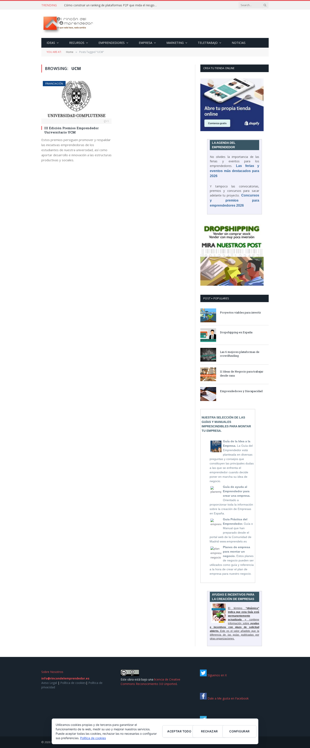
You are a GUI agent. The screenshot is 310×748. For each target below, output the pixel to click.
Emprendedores (111, 43)
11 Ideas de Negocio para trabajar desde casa (241, 373)
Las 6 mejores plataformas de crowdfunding (239, 354)
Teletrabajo (208, 43)
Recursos (76, 43)
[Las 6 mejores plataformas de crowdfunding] (208, 355)
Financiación (54, 83)
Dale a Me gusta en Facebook (228, 698)
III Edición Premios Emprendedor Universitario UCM (71, 130)
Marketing (175, 43)
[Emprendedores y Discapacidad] (208, 394)
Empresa (145, 43)
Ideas (51, 43)
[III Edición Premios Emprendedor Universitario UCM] (76, 99)
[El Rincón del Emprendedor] (67, 23)
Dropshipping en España (236, 332)
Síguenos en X (217, 675)
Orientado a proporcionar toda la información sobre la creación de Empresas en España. (231, 500)
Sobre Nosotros (52, 672)
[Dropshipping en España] (208, 335)
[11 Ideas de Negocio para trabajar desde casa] (208, 374)
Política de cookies (73, 683)
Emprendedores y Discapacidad (241, 391)
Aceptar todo (179, 731)
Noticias (238, 43)
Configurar (239, 731)
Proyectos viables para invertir (240, 312)
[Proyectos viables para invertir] (208, 315)
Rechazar (209, 731)
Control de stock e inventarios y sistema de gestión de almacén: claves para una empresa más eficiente (111, 5)
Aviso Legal (49, 683)
